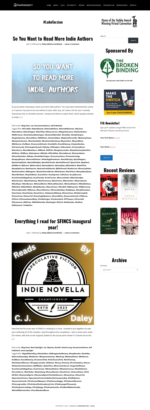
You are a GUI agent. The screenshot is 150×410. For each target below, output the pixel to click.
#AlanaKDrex (17, 132)
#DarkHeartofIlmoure (20, 363)
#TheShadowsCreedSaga (22, 387)
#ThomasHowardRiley (28, 199)
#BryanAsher (65, 141)
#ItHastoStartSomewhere (22, 366)
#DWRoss (24, 153)
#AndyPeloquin (77, 135)
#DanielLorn (17, 150)
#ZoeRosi (78, 202)
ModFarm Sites (83, 406)
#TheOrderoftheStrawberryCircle (40, 384)
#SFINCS (15, 375)
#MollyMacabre (39, 187)
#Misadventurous (66, 369)
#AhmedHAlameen (66, 129)
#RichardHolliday (58, 190)
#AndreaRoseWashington (33, 135)
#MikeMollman (84, 184)
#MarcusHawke (63, 178)
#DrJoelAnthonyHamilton (80, 150)
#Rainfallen (29, 372)
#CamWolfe (52, 144)
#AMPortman (17, 135)
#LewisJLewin (53, 175)
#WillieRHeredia (38, 202)
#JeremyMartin (48, 165)
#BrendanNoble (34, 141)
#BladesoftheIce (71, 357)
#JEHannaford (35, 165)
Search (103, 36)
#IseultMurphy (67, 159)
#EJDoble (43, 153)
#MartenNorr (68, 181)
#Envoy (58, 363)
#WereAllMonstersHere (21, 390)
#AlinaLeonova (51, 132)
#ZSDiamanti (17, 205)
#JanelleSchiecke (48, 162)
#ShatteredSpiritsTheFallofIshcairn (48, 375)
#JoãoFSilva (81, 165)
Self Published (56, 126)
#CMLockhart (65, 147)
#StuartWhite (57, 196)
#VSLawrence (17, 202)
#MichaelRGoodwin (55, 184)
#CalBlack (26, 144)
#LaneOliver (43, 175)
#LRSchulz (64, 175)
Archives (103, 266)
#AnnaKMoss (31, 138)
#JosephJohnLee (18, 168)
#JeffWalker (38, 366)
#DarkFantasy (69, 360)
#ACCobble (26, 129)
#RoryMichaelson (83, 190)
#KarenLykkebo (84, 168)
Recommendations (42, 126)
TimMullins (27, 205)
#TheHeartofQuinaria (72, 381)
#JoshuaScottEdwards (46, 168)
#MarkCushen (17, 181)
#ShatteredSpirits (26, 375)
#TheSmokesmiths (51, 387)
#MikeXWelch (26, 187)
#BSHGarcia (16, 144)
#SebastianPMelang (53, 193)
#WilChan (27, 202)
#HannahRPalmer (33, 159)
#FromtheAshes (76, 363)
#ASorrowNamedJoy (20, 357)
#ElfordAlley (53, 153)
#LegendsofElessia (77, 366)
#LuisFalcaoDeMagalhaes (22, 178)
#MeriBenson (27, 184)
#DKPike (49, 150)
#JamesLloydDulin (19, 162)
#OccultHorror (17, 372)
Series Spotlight (27, 350)
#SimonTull (28, 196)
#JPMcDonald (61, 168)
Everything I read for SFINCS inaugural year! (53, 224)
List (32, 126)
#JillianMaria (71, 165)
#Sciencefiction (77, 372)
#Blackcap (60, 357)
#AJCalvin (79, 129)
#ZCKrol (60, 202)
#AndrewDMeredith (53, 135)
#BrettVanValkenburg (51, 141)
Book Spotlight (37, 347)
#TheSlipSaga (37, 387)
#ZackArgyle (51, 202)
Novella (58, 347)
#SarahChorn (38, 193)
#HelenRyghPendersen (51, 159)
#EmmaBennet (65, 153)
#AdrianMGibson (51, 129)
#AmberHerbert (80, 132)
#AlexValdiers (42, 353)
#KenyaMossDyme (83, 171)
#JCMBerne (16, 165)
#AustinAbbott (54, 138)
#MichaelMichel (40, 184)
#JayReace (85, 162)
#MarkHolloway (30, 181)
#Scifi (86, 372)
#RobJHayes (70, 190)
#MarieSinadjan (76, 178)
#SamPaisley (27, 193)
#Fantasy (65, 363)
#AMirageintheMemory (58, 353)
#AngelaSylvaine (18, 138)
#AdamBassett (38, 129)
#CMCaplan (55, 147)
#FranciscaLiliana (57, 156)
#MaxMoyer (16, 184)
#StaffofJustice (74, 378)
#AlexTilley (40, 132)
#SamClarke (17, 193)
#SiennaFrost (17, 196)
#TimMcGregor (44, 199)
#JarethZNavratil (63, 162)
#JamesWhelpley (34, 162)
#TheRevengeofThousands (65, 384)
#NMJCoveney (84, 187)
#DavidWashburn (30, 150)
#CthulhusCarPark (55, 360)
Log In (92, 406)
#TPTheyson (69, 199)
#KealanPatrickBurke (45, 171)
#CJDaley (45, 147)
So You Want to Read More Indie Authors (53, 38)
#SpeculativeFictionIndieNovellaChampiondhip (48, 378)
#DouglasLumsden (61, 150)
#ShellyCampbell (80, 193)
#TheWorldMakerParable (70, 387)
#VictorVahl (79, 199)
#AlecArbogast (29, 132)
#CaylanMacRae (77, 144)
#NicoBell (62, 187)
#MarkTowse (57, 181)
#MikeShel (16, 187)
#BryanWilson (77, 141)
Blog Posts (25, 126)
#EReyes (30, 156)
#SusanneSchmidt (71, 196)
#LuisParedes (38, 178)
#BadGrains (33, 357)
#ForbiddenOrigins (42, 156)
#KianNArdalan (18, 175)
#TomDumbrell (57, 199)
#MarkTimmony (44, 181)
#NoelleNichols (81, 369)
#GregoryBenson (18, 159)
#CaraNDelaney (64, 144)
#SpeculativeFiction (20, 378)
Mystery (50, 347)
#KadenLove (72, 168)
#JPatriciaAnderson (61, 366)
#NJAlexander (72, 187)
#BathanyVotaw (84, 138)
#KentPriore (70, 171)
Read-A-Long (67, 347)
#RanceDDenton (43, 190)
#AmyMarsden (75, 353)
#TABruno (83, 196)
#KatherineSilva (18, 171)
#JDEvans (25, 165)
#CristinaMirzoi (78, 147)
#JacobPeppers (79, 159)
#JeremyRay (60, 165)
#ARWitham (42, 138)
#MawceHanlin (80, 181)
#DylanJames (34, 153)
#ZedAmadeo (69, 202)
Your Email (107, 147)
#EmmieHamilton (19, 156)
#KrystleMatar (31, 175)
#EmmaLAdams (78, 153)
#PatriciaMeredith (19, 190)
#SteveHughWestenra (42, 196)
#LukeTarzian (50, 178)
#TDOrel (15, 199)
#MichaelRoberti (71, 184)
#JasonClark (75, 162)
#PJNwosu (31, 190)
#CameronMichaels (39, 144)
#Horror (87, 363)
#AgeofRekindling (29, 353)
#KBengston (31, 171)
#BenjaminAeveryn (19, 141)
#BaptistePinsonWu (69, 138)
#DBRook (41, 150)
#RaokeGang (40, 372)
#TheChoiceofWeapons (36, 381)
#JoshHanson (31, 168)
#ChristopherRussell (33, 147)
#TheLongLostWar (19, 384)
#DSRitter (16, 153)
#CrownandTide (40, 360)
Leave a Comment (72, 44)
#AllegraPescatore (65, 132)
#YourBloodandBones (40, 390)
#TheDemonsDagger (55, 381)
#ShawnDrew (67, 193)
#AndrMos (66, 135)
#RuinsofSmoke (52, 372)
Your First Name (110, 138)
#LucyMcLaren (75, 175)
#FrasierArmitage (73, 156)
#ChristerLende (18, 147)
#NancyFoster (52, 187)
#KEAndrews (60, 171)
